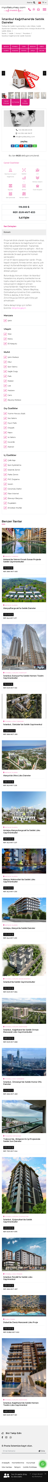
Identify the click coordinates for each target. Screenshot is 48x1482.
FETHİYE (23, 50)
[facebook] (12, 145)
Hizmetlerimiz (18, 1463)
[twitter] (17, 145)
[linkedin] (26, 145)
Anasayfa (5, 1463)
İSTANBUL (15, 46)
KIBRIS (42, 46)
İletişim (17, 1467)
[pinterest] (21, 145)
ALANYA (6, 50)
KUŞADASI (15, 50)
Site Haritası (7, 1467)
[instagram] (6, 1438)
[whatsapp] (35, 145)
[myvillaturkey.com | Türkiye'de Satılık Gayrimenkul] (13, 9)
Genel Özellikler (11, 163)
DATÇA (33, 50)
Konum (7, 232)
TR (43, 3)
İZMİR (24, 46)
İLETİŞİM (24, 217)
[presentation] (3, 73)
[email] (30, 145)
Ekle (43, 1451)
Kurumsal (30, 1463)
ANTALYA (6, 46)
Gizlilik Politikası (30, 1467)
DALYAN (41, 50)
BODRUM (33, 46)
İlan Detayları (10, 226)
